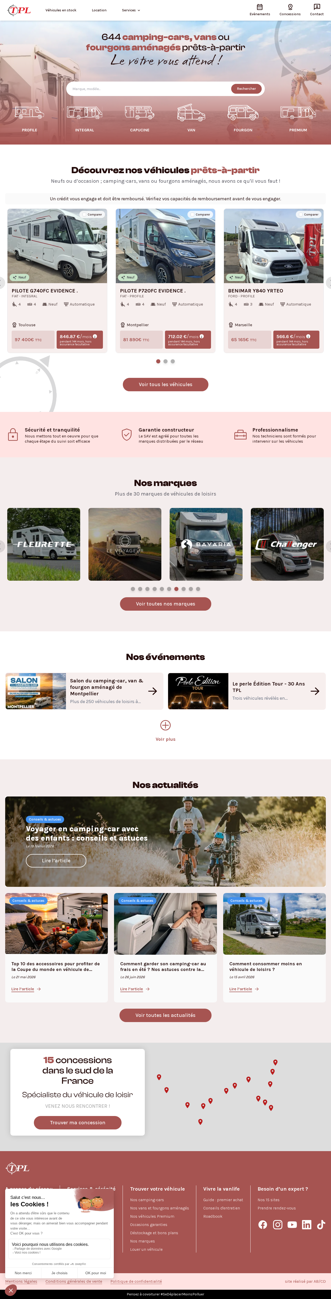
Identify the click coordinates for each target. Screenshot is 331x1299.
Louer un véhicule (146, 1249)
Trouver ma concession (78, 1123)
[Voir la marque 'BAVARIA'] (191, 589)
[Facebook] (263, 1225)
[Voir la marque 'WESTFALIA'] (169, 589)
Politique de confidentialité (136, 1281)
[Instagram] (277, 1224)
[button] (166, 1090)
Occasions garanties (148, 1224)
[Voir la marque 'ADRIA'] (162, 589)
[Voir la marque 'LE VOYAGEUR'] (184, 589)
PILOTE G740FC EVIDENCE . (45, 290)
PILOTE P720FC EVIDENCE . (153, 290)
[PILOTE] (206, 544)
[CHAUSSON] (287, 544)
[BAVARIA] (43, 544)
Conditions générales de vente (74, 1281)
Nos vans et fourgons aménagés (159, 1208)
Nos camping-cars (147, 1199)
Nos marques (142, 1241)
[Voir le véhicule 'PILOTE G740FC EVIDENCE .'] (158, 361)
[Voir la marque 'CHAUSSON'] (140, 589)
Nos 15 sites (269, 1199)
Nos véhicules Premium (152, 1216)
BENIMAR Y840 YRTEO (255, 290)
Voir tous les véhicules (165, 384)
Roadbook (212, 1216)
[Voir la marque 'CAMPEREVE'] (155, 589)
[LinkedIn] (306, 1224)
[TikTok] (321, 1224)
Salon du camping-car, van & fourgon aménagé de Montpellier (106, 687)
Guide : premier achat (223, 1199)
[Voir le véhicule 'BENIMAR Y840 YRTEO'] (173, 361)
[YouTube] (292, 1224)
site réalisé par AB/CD (305, 1281)
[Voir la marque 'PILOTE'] (133, 589)
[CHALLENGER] (124, 544)
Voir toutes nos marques (165, 604)
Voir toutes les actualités (165, 1015)
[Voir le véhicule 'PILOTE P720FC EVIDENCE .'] (165, 361)
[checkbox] (84, 214)
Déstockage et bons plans (154, 1232)
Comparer (95, 214)
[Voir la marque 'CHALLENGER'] (198, 589)
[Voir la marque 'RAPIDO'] (147, 589)
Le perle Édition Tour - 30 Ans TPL (268, 687)
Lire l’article (56, 861)
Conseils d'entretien (221, 1208)
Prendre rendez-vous (277, 1208)
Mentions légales (21, 1281)
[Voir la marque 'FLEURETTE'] (176, 589)
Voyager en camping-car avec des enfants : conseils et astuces (87, 833)
